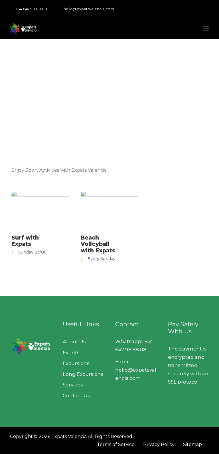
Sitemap (192, 444)
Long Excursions (83, 374)
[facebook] (182, 9)
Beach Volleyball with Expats (98, 244)
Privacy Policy (159, 444)
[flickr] (191, 9)
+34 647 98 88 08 (31, 9)
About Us (74, 341)
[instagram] (209, 9)
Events (71, 352)
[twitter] (200, 9)
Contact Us (76, 395)
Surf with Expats (25, 241)
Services (73, 385)
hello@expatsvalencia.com (89, 9)
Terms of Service (116, 444)
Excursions (76, 363)
